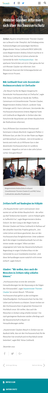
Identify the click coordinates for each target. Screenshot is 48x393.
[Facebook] (14, 3)
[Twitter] (23, 3)
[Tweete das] (12, 354)
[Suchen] (45, 3)
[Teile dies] (6, 354)
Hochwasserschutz (26, 60)
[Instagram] (18, 3)
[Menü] (39, 3)
